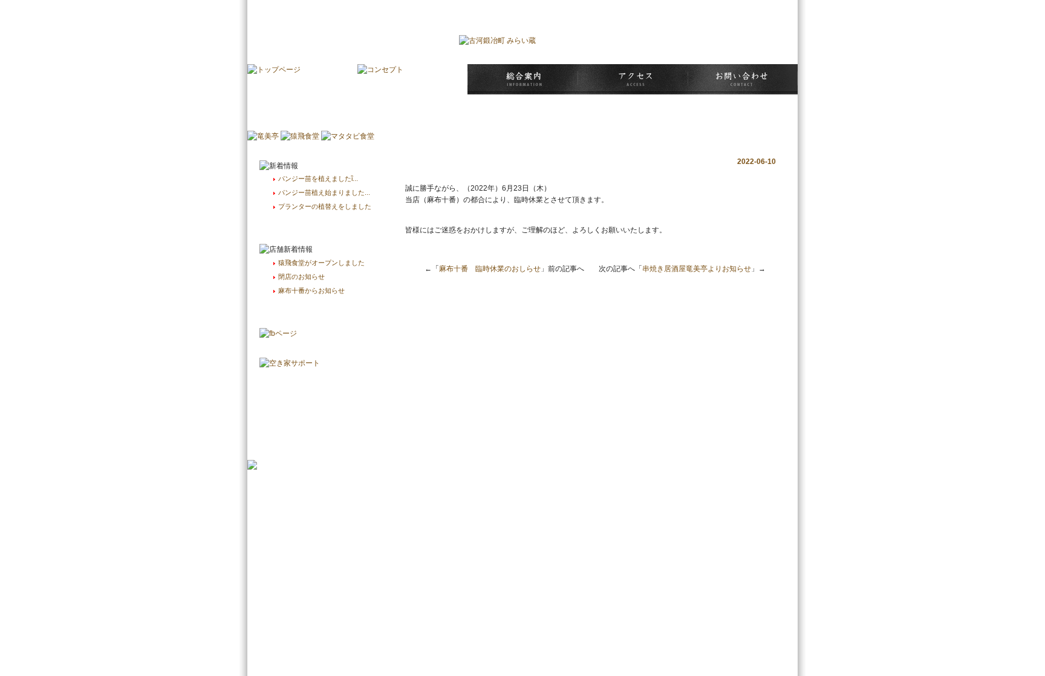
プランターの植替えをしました (324, 206)
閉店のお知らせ (301, 276)
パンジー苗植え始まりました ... (324, 192)
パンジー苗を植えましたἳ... (318, 178)
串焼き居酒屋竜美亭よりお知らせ (696, 268)
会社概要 (699, 9)
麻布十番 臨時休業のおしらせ (490, 268)
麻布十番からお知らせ (311, 290)
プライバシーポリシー (758, 9)
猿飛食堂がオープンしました (321, 262)
